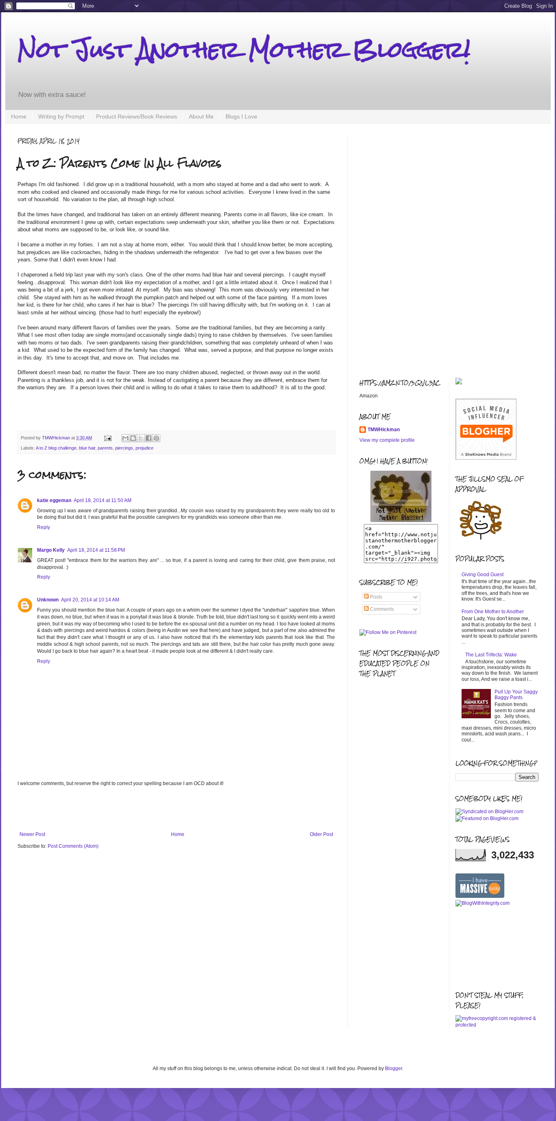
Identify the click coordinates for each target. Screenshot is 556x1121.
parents (105, 447)
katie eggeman (54, 500)
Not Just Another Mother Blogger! (244, 49)
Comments (381, 609)
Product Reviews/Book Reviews (136, 116)
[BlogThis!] (133, 438)
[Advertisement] (176, 809)
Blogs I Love (241, 116)
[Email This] (125, 438)
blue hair (87, 447)
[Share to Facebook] (148, 438)
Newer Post (32, 834)
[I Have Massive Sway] (479, 896)
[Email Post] (107, 437)
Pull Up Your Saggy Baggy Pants (516, 694)
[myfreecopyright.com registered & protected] (497, 1025)
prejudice (144, 447)
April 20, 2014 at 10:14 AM (90, 600)
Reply (43, 527)
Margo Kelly (51, 550)
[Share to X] (141, 438)
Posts (375, 597)
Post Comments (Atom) (73, 846)
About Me (201, 116)
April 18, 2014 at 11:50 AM (102, 500)
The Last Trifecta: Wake (491, 655)
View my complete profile (387, 440)
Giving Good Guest (482, 574)
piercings (124, 447)
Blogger (393, 1068)
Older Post (321, 834)
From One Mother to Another (493, 611)
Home (18, 116)
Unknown (48, 600)
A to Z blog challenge (56, 447)
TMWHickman (384, 429)
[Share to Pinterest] (156, 438)
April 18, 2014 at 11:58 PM (96, 550)
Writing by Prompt (61, 116)
